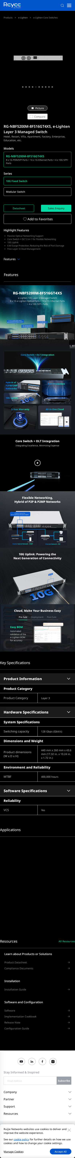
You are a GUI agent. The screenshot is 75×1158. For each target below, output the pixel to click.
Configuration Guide (16, 1028)
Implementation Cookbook (20, 1016)
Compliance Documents (18, 968)
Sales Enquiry (56, 208)
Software (9, 1010)
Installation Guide (15, 989)
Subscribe (64, 1080)
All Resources (67, 941)
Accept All (61, 1151)
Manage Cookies (14, 1151)
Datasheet (19, 208)
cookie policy (21, 1139)
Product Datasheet (15, 962)
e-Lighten (23, 17)
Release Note (12, 1022)
